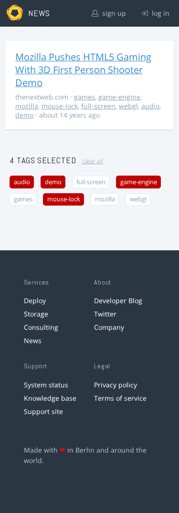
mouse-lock (60, 105)
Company (109, 327)
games (84, 96)
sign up (113, 13)
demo (24, 114)
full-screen (98, 105)
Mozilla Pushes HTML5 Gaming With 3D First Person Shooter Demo (83, 69)
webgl (128, 105)
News (33, 340)
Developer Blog (118, 300)
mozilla (26, 105)
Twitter (105, 313)
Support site (43, 411)
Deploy (35, 300)
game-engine (119, 96)
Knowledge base (50, 398)
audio (150, 105)
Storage (36, 313)
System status (46, 384)
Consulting (41, 327)
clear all (92, 161)
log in (159, 13)
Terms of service (120, 398)
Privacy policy (115, 384)
